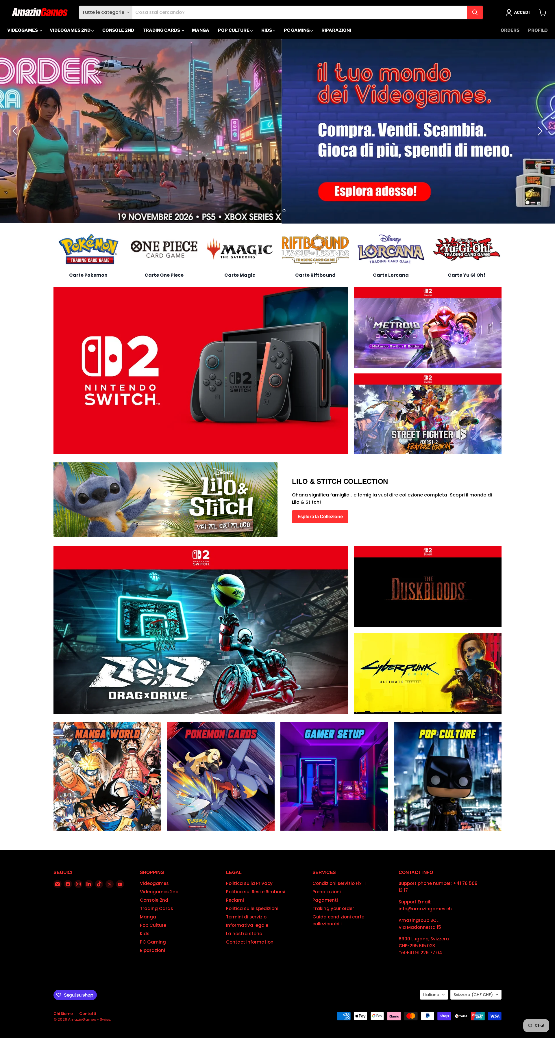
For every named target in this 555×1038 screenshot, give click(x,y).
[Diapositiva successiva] (539, 131)
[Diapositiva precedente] (16, 131)
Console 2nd (118, 30)
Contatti (87, 1013)
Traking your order (333, 908)
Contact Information (249, 942)
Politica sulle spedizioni (252, 908)
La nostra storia (244, 934)
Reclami (235, 900)
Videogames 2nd (70, 30)
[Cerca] (475, 12)
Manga (200, 30)
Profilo (538, 30)
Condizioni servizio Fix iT (339, 883)
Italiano (431, 995)
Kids (267, 30)
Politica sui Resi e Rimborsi (255, 892)
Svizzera (473, 995)
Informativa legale (247, 925)
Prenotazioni (326, 892)
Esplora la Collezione (320, 516)
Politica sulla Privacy (249, 883)
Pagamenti (325, 900)
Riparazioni (336, 30)
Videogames (23, 30)
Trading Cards (162, 30)
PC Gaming (297, 30)
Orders (510, 30)
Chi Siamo (63, 1013)
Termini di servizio (246, 917)
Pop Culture (234, 30)
